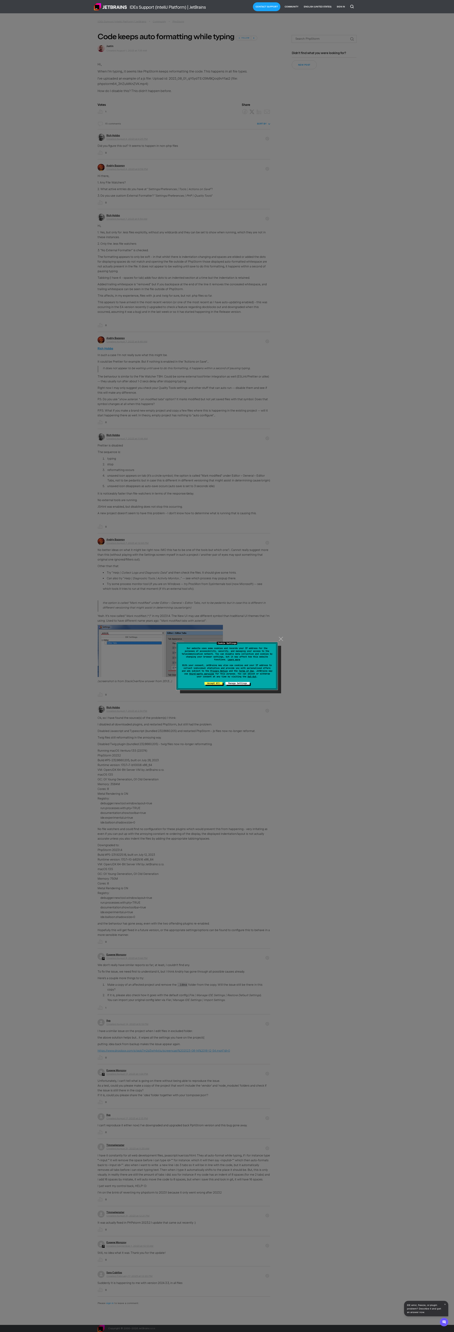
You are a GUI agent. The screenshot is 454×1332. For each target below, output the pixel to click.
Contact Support (267, 6)
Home (110, 6)
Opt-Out (252, 676)
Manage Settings (237, 683)
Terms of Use (246, 671)
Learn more (234, 659)
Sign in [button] (341, 6)
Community (291, 6)
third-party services (201, 673)
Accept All (213, 683)
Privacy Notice (219, 671)
